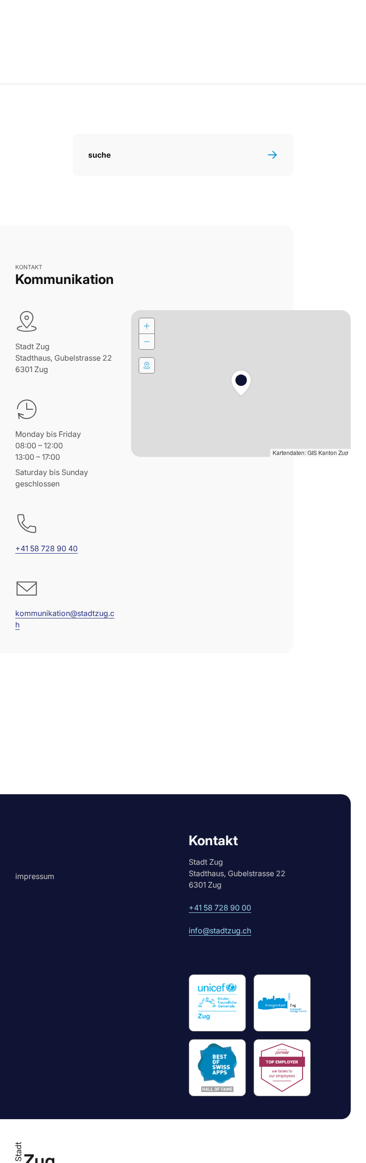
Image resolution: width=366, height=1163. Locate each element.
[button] (241, 383)
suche (99, 155)
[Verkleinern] (147, 342)
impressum (34, 876)
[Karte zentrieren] (147, 365)
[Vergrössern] (147, 326)
